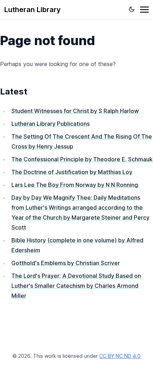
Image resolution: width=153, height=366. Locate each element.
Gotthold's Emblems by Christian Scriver (65, 263)
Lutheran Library (32, 9)
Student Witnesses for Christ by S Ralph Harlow (75, 110)
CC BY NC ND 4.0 (120, 356)
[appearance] (131, 9)
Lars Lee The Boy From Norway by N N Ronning (74, 184)
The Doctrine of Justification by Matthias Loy (71, 172)
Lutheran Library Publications (50, 123)
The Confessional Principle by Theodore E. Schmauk (82, 159)
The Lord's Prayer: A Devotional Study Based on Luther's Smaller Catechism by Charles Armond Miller (76, 285)
